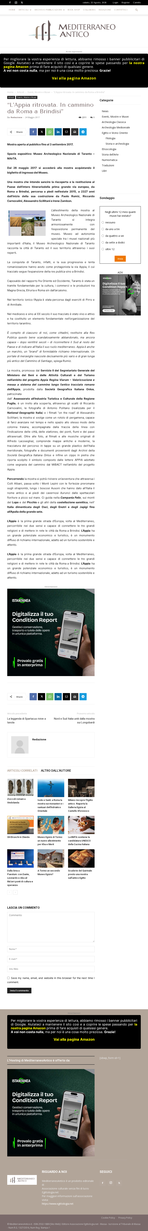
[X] (22, 2)
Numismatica (109, 160)
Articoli (20, 92)
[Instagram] (16, 2)
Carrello (137, 2)
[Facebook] (10, 2)
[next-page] (15, 892)
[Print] (74, 131)
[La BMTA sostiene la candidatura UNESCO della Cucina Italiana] (81, 825)
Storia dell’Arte (110, 154)
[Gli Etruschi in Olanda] (20, 825)
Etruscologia (109, 149)
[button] (136, 10)
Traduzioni (108, 165)
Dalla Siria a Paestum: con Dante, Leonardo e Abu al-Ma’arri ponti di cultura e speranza (20, 877)
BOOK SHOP (74, 10)
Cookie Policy (108, 1217)
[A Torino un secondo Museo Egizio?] (51, 858)
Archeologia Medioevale (116, 127)
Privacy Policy (125, 1217)
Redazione (16, 117)
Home (10, 92)
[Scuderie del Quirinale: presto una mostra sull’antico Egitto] (81, 858)
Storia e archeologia (117, 143)
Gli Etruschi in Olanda (18, 837)
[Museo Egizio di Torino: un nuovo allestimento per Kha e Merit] (51, 825)
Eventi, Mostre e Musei (39, 92)
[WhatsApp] (49, 131)
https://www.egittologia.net (57, 1203)
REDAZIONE (105, 10)
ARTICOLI (23, 10)
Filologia (110, 138)
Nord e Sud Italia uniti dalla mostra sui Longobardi (74, 720)
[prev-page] (9, 892)
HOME (12, 10)
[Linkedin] (58, 131)
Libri (104, 170)
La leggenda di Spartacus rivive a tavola (26, 720)
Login (115, 2)
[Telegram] (83, 131)
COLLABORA (89, 10)
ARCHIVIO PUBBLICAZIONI (48, 10)
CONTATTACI (121, 10)
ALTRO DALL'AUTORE (56, 770)
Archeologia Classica (114, 122)
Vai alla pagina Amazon (74, 78)
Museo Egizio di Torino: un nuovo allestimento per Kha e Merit (50, 841)
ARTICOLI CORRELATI (22, 770)
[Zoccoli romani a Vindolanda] (20, 787)
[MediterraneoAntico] (74, 31)
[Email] (66, 131)
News (105, 111)
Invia (120, 258)
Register (126, 2)
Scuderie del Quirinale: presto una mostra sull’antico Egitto (80, 874)
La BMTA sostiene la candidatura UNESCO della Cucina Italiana (79, 841)
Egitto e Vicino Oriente (115, 133)
